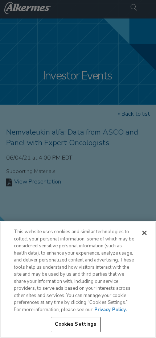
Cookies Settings (75, 324)
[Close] (144, 233)
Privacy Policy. (110, 309)
